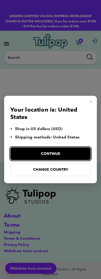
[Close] (91, 101)
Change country (50, 169)
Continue (50, 153)
